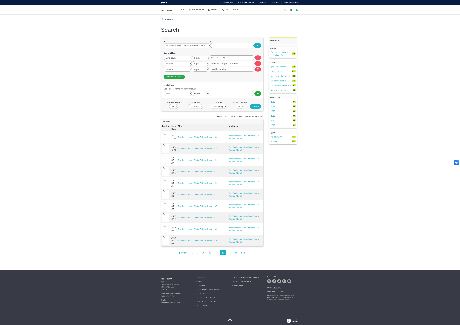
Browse (214, 10)
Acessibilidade (274, 288)
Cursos (200, 281)
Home (183, 10)
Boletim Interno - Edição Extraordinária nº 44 (197, 217)
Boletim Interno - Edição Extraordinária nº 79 (197, 148)
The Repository (232, 10)
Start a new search (174, 76)
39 (203, 252)
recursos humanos (279, 90)
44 (236, 252)
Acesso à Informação (206, 297)
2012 (273, 106)
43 (229, 252)
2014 (273, 120)
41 (216, 252)
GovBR (164, 2)
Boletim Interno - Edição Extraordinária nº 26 (198, 240)
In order (218, 102)
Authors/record (239, 102)
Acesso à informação (246, 2)
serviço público (277, 71)
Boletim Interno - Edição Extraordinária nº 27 (197, 206)
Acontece (201, 293)
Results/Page (173, 102)
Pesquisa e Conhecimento (208, 289)
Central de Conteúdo (242, 281)
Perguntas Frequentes (207, 301)
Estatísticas (202, 306)
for (211, 41)
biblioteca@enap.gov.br (170, 302)
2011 (273, 101)
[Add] (257, 93)
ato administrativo (278, 80)
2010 (273, 115)
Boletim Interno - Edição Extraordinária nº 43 (197, 229)
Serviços (200, 285)
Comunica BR (228, 2)
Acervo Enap (237, 285)
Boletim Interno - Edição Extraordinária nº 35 (197, 183)
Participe (262, 2)
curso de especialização (281, 85)
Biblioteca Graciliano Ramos (245, 277)
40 (210, 252)
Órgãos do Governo (292, 2)
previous (183, 252)
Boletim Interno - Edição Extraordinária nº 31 (197, 194)
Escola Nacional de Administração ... (279, 53)
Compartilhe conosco (275, 295)
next (243, 252)
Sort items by (195, 102)
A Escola (200, 277)
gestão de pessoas (279, 66)
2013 (273, 111)
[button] (291, 10)
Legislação (275, 2)
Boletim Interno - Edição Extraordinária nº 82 (197, 137)
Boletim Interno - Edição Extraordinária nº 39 (198, 160)
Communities (198, 10)
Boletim (274, 141)
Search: (167, 41)
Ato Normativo (277, 136)
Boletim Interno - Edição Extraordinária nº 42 (197, 171)
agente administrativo (280, 76)
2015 (273, 125)
